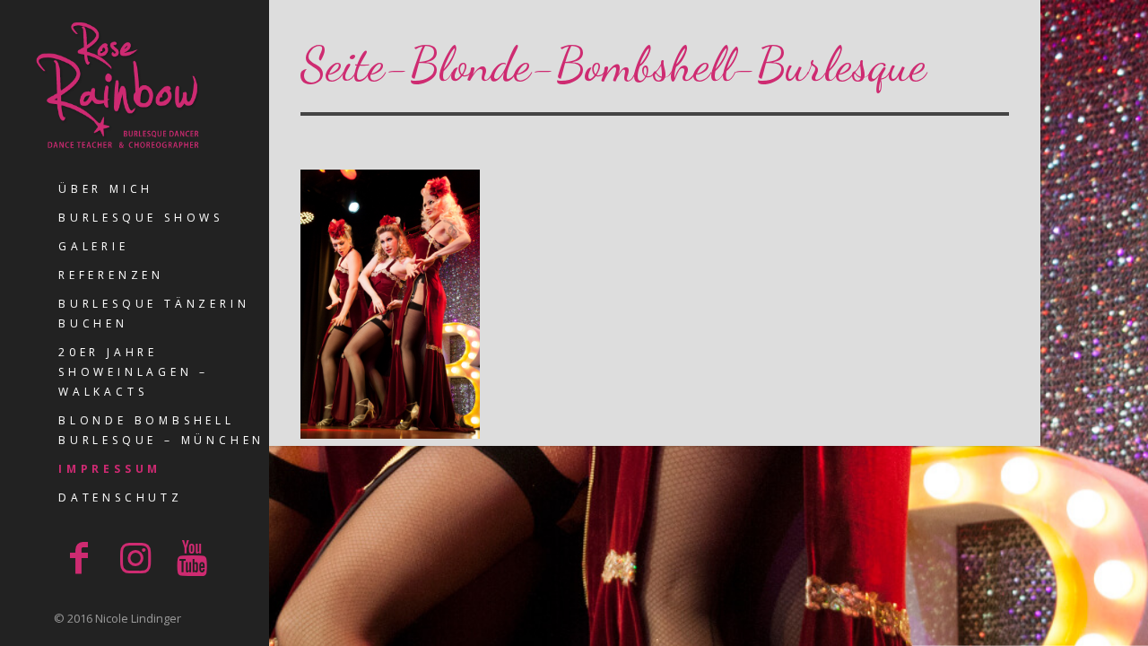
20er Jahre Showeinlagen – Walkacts (133, 372)
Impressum (109, 468)
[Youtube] (192, 556)
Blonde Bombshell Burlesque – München (161, 430)
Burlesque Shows (140, 217)
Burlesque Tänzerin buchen (153, 313)
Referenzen (111, 275)
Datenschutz (120, 497)
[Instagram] (135, 556)
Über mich (105, 188)
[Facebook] (79, 556)
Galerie (93, 246)
